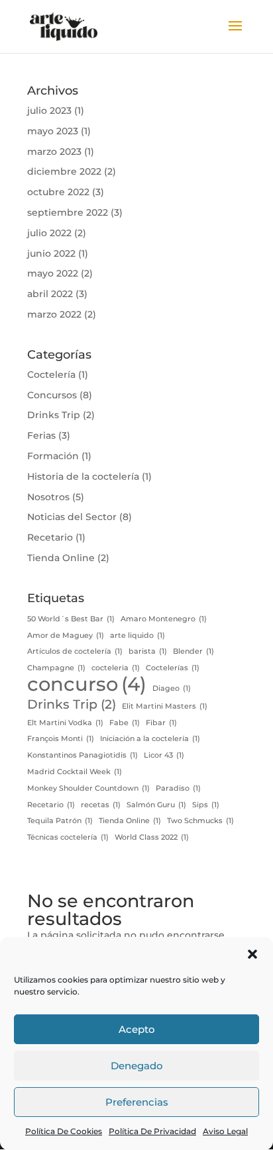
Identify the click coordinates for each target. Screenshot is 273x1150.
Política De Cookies (63, 1131)
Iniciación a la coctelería (150, 738)
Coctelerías (172, 668)
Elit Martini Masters (164, 706)
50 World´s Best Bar (71, 619)
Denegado (137, 1065)
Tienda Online (61, 558)
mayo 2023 (52, 131)
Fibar (161, 723)
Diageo (171, 688)
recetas (101, 805)
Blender (193, 651)
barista (148, 651)
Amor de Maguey (65, 635)
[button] (252, 954)
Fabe (124, 723)
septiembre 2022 (67, 212)
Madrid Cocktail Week (74, 772)
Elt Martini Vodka (65, 723)
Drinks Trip (53, 415)
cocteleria (115, 668)
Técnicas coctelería (68, 837)
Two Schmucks (200, 821)
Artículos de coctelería (75, 651)
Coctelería (51, 374)
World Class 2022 (152, 837)
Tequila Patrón (60, 821)
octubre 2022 (58, 192)
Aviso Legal (225, 1131)
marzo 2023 (54, 151)
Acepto (137, 1029)
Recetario (50, 537)
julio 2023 (49, 110)
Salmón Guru (156, 805)
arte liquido (137, 635)
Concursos (52, 395)
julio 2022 (49, 233)
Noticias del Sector (72, 517)
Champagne (56, 668)
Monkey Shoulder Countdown (88, 788)
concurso (86, 684)
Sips (205, 805)
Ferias (41, 435)
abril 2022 (50, 294)
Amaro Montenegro (164, 619)
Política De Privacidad (152, 1131)
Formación (53, 456)
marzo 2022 (54, 314)
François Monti (60, 738)
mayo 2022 (52, 273)
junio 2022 (51, 253)
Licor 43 (164, 755)
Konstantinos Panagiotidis (82, 755)
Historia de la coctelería (83, 476)
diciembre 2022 (64, 171)
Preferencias (136, 1102)
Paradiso (178, 788)
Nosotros (48, 497)
